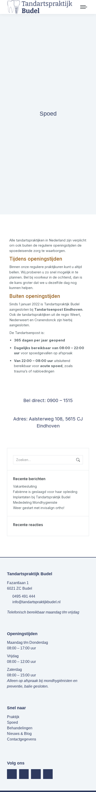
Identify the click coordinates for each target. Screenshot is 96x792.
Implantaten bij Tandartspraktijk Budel (41, 497)
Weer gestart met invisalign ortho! (38, 508)
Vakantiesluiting (25, 486)
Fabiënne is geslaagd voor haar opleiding (45, 492)
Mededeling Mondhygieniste (35, 502)
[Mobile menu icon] (83, 7)
